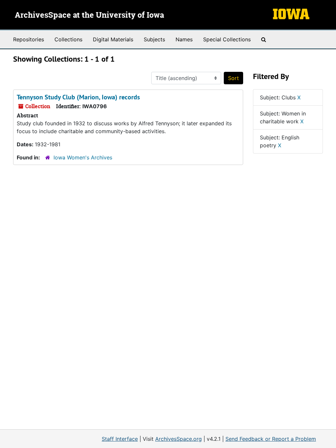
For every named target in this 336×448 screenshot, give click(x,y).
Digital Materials (113, 39)
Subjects (154, 39)
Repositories (28, 39)
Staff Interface (120, 439)
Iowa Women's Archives (82, 157)
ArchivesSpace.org (178, 439)
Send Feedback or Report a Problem (270, 439)
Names (184, 39)
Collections (68, 39)
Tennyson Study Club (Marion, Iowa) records (78, 97)
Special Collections (227, 39)
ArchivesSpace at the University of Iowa (89, 15)
